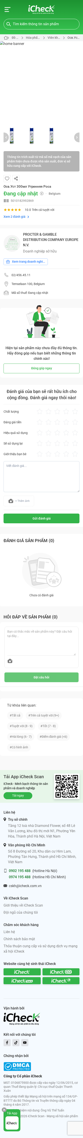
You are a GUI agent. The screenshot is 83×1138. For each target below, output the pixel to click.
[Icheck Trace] (22, 980)
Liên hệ (9, 932)
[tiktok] (15, 1042)
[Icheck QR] (61, 971)
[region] (41, 82)
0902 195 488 (20, 871)
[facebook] (7, 1042)
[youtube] (24, 1042)
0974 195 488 (20, 877)
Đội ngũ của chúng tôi (21, 912)
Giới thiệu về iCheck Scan (23, 905)
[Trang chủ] (41, 9)
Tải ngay (18, 795)
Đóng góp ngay (41, 368)
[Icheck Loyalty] (61, 980)
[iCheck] (22, 971)
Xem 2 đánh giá (14, 216)
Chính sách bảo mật (19, 939)
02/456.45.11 (21, 275)
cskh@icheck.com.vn (25, 886)
